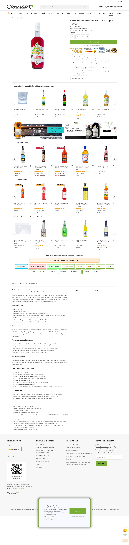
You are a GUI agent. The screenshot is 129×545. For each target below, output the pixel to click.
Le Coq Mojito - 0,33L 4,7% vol (61, 241)
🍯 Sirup (90, 266)
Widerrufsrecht (40, 458)
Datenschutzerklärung (42, 455)
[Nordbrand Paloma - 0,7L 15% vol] (106, 154)
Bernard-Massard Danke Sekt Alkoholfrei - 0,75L (103, 241)
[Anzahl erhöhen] (83, 36)
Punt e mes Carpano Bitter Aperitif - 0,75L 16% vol (40, 167)
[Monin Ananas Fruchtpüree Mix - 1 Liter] (43, 228)
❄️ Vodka (63, 271)
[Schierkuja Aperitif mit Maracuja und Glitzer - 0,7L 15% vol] (106, 191)
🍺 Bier (86, 271)
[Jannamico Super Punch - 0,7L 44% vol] (64, 98)
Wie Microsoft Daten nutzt (50, 519)
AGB (37, 464)
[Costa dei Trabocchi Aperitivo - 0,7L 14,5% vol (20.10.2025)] (37, 45)
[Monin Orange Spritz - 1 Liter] (64, 191)
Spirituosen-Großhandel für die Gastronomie (79, 453)
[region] (37, 45)
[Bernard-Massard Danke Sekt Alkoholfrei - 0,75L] (106, 228)
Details (125, 539)
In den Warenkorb (93, 42)
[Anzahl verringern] (72, 36)
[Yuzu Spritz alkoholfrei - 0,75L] (85, 228)
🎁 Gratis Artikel (54, 266)
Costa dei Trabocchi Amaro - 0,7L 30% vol (103, 110)
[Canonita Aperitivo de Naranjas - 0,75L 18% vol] (85, 154)
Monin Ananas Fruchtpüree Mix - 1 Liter (40, 241)
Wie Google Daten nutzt (50, 518)
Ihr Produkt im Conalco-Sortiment (76, 456)
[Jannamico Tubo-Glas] (23, 98)
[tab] (18, 283)
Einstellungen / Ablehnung (78, 516)
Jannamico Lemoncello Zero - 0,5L (41, 110)
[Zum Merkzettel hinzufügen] (30, 109)
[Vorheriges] (14, 102)
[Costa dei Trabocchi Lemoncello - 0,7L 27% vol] (85, 98)
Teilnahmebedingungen (73, 448)
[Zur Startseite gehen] (20, 7)
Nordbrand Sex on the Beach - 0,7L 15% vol (61, 167)
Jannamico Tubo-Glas (20, 109)
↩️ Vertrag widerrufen (14, 456)
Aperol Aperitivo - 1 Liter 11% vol (19, 204)
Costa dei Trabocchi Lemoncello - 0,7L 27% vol (82, 111)
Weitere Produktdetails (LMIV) (81, 75)
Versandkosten (83, 28)
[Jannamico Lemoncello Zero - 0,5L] (43, 98)
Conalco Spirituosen (18, 488)
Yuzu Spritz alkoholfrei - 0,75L (83, 241)
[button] (125, 533)
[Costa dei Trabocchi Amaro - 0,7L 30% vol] (106, 98)
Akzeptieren (77, 511)
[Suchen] (85, 7)
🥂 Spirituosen (68, 266)
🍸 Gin (110, 266)
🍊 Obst (100, 266)
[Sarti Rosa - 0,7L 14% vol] (43, 191)
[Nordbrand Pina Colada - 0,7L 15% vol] (23, 154)
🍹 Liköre (80, 266)
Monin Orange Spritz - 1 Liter (61, 204)
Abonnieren (101, 463)
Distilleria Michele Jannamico (84, 57)
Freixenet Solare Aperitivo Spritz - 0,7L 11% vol (82, 204)
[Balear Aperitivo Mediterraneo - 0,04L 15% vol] (23, 228)
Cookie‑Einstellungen (42, 461)
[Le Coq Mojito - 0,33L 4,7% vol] (64, 228)
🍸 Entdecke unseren (64, 260)
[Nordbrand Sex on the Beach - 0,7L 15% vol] (64, 154)
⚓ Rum (32, 271)
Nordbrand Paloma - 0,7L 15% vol (103, 167)
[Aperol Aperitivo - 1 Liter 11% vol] (23, 191)
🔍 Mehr (96, 271)
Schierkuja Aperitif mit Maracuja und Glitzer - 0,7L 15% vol (103, 204)
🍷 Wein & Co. (75, 271)
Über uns (68, 459)
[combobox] (61, 7)
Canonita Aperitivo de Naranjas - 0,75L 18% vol (82, 167)
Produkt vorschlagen (72, 450)
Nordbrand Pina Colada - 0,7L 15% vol (20, 167)
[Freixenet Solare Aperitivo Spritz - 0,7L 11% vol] (85, 191)
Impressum (39, 467)
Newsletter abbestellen (73, 445)
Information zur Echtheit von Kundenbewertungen (44, 451)
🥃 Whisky (52, 271)
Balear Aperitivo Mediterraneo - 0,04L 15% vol (20, 241)
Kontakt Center (40, 445)
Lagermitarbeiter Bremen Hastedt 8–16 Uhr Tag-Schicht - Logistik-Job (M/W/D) (78, 463)
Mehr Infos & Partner (49, 516)
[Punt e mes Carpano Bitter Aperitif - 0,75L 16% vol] (43, 154)
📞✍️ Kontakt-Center (14, 449)
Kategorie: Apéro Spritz (78, 78)
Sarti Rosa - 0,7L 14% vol (40, 204)
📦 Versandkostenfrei (37, 266)
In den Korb (22, 104)
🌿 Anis (42, 271)
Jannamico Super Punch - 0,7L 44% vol (61, 110)
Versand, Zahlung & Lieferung (45, 448)
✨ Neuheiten (21, 266)
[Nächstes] (114, 102)
